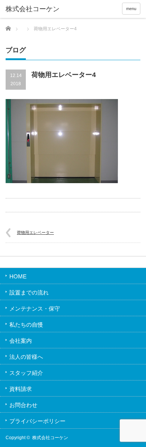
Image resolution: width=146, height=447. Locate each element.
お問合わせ (23, 405)
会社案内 (20, 340)
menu (131, 8)
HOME (18, 276)
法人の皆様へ (26, 357)
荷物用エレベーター (35, 232)
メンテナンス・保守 (34, 308)
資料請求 (20, 389)
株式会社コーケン (50, 437)
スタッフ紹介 (26, 373)
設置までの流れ (29, 292)
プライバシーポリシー (37, 421)
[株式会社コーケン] (35, 9)
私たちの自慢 (26, 324)
